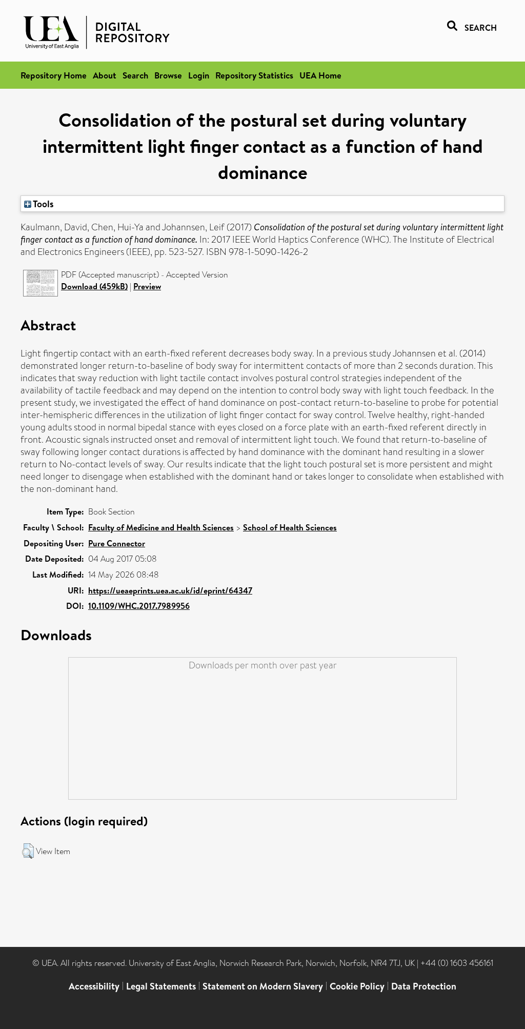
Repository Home (54, 75)
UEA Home (320, 75)
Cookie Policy (357, 986)
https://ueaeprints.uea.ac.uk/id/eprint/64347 (170, 590)
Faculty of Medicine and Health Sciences (161, 527)
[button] (28, 851)
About (104, 75)
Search (135, 75)
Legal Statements (161, 986)
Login (198, 75)
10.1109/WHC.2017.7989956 (139, 605)
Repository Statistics (254, 75)
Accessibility (94, 986)
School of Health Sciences (290, 527)
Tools (42, 203)
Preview (147, 286)
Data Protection (423, 986)
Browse (168, 75)
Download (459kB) (94, 286)
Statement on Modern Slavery (263, 986)
